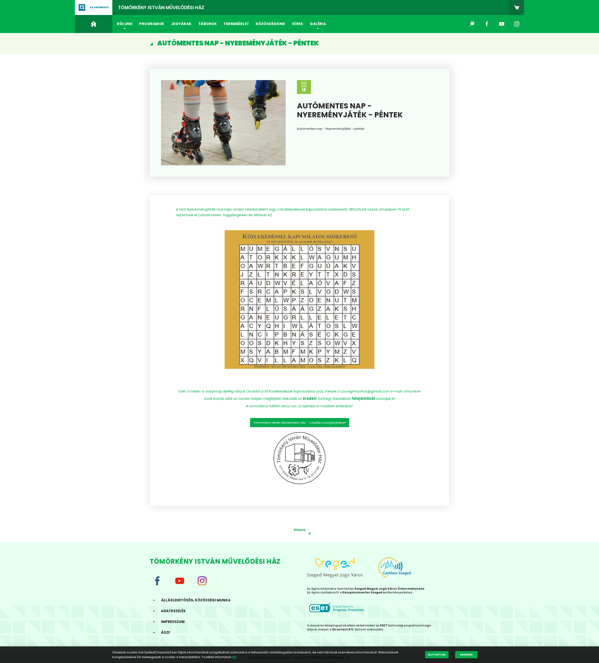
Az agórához (99, 7)
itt (234, 657)
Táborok (207, 23)
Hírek (297, 23)
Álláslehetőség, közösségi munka (195, 600)
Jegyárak (181, 23)
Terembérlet (236, 23)
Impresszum (173, 621)
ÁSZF (165, 632)
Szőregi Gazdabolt (333, 398)
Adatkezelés (173, 610)
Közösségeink (270, 23)
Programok (151, 23)
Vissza (299, 529)
